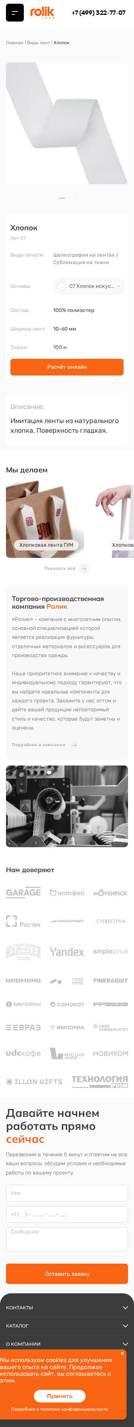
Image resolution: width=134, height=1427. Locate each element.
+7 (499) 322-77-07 (98, 12)
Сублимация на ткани (81, 262)
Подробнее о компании (39, 744)
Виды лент (38, 42)
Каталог (17, 1326)
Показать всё (60, 568)
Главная (14, 42)
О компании (23, 1344)
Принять (60, 1396)
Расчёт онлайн (67, 367)
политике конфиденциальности (74, 1409)
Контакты (19, 1307)
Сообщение (25, 1232)
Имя (15, 1193)
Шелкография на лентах (84, 255)
